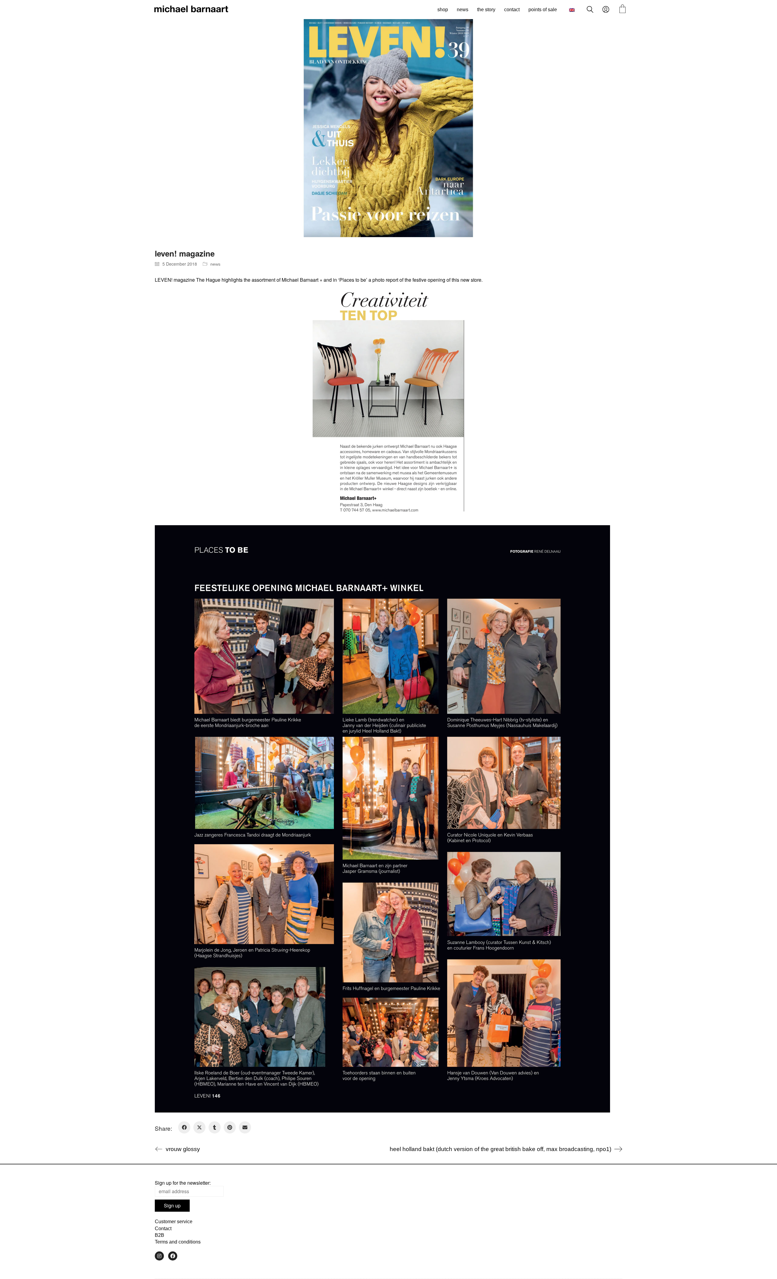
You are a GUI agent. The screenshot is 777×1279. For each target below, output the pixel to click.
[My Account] (605, 9)
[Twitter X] (199, 1127)
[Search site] (590, 10)
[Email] (245, 1127)
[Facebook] (184, 1127)
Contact (163, 1228)
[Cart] (622, 9)
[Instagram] (159, 1256)
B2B (159, 1235)
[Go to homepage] (191, 9)
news (215, 264)
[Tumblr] (215, 1127)
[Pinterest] (230, 1127)
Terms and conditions (178, 1241)
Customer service (173, 1221)
